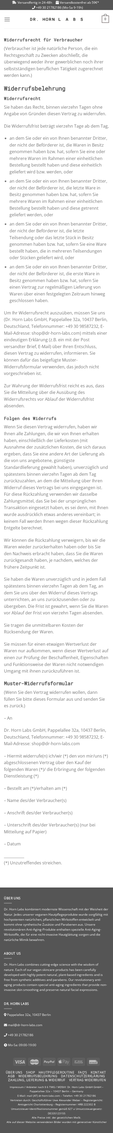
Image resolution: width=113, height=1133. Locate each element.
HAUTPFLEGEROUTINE (56, 1072)
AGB (11, 1076)
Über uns (14, 1072)
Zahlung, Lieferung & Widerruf (36, 1080)
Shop (30, 1072)
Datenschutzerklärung (83, 1076)
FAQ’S (82, 1072)
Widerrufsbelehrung (37, 1076)
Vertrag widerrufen (87, 1080)
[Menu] (7, 19)
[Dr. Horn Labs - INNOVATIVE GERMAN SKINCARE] (56, 19)
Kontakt (98, 1072)
